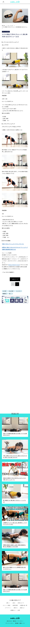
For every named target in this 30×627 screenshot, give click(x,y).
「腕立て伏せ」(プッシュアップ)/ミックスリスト (13, 244)
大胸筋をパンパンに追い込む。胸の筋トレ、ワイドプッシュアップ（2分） (15, 523)
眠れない (23, 608)
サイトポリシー (20, 621)
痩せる (16, 608)
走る (14, 603)
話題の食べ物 (24, 605)
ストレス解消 (7, 605)
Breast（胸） (11, 291)
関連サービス (22, 623)
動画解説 (4, 293)
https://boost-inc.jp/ (14, 265)
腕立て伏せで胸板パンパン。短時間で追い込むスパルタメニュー (14, 568)
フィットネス (18, 291)
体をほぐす (21, 603)
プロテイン (8, 608)
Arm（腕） (4, 291)
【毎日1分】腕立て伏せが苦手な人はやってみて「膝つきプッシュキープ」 (14, 478)
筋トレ (10, 293)
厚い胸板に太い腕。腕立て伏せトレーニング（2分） (14, 501)
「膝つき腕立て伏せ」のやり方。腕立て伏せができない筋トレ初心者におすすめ (15, 456)
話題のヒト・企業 (15, 610)
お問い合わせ (9, 621)
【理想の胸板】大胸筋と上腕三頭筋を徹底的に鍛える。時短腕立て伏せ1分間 (14, 545)
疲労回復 (15, 605)
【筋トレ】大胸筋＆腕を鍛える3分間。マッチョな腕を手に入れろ (15, 434)
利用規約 (17, 623)
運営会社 (14, 621)
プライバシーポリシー (9, 623)
